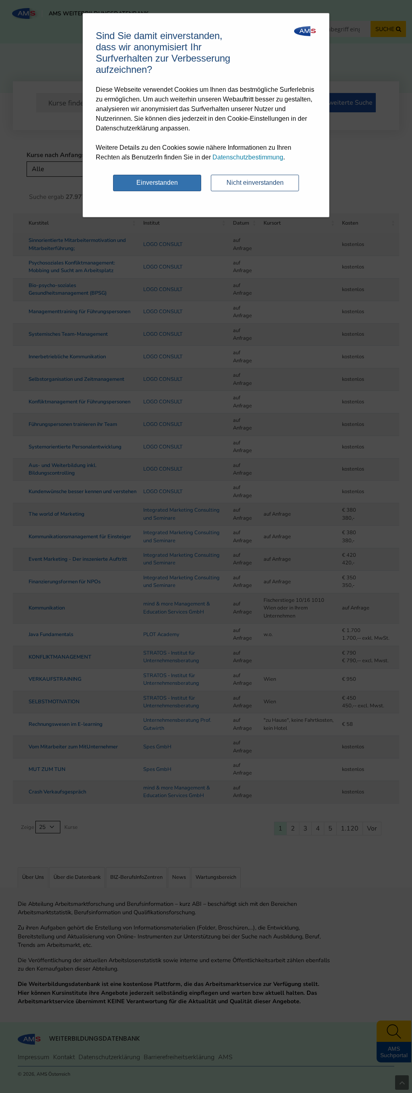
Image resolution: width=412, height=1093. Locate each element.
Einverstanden (157, 182)
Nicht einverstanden (255, 182)
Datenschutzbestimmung (247, 157)
